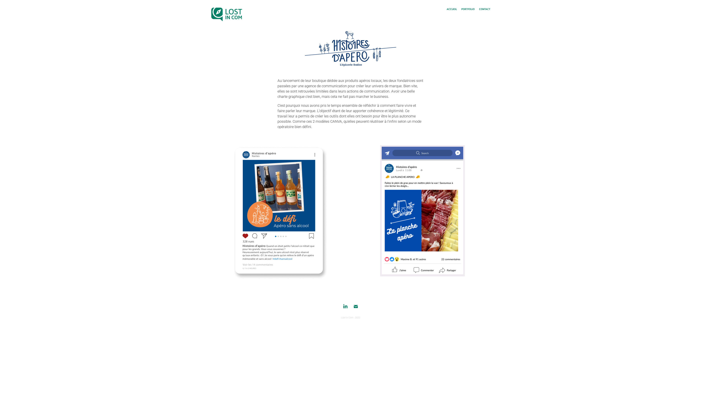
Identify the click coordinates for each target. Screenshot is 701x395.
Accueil (452, 9)
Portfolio (468, 9)
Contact (484, 9)
